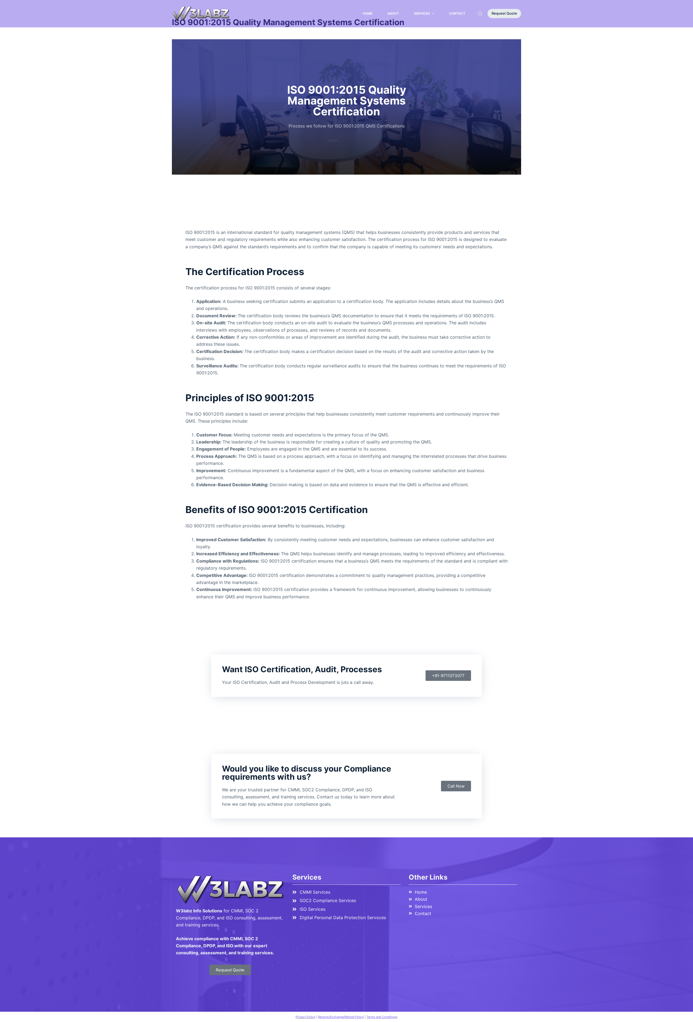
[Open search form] (480, 14)
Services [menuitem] (422, 13)
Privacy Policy (305, 1017)
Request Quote (504, 13)
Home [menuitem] (367, 13)
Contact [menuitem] (457, 13)
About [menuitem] (393, 13)
